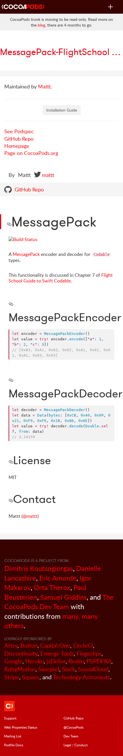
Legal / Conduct (76, 745)
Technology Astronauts (81, 677)
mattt (48, 174)
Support (10, 718)
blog (41, 25)
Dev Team (71, 736)
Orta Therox (52, 587)
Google (13, 661)
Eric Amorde (57, 578)
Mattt (44, 86)
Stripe (11, 677)
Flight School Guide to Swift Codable (61, 278)
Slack (68, 669)
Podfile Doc (13, 745)
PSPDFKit (99, 661)
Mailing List (12, 736)
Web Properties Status (20, 727)
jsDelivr (56, 661)
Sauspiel (48, 669)
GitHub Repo (18, 138)
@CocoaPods (74, 727)
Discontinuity (20, 653)
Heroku (34, 661)
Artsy (10, 645)
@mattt (30, 516)
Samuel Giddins (63, 597)
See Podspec (19, 131)
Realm (76, 661)
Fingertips (89, 653)
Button (28, 645)
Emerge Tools (57, 653)
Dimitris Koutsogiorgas (38, 568)
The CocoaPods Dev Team (59, 601)
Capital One (55, 645)
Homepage (16, 145)
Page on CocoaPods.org (31, 152)
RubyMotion (19, 669)
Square (30, 677)
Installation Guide (61, 110)
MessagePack (26, 254)
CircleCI (83, 645)
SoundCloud (93, 669)
